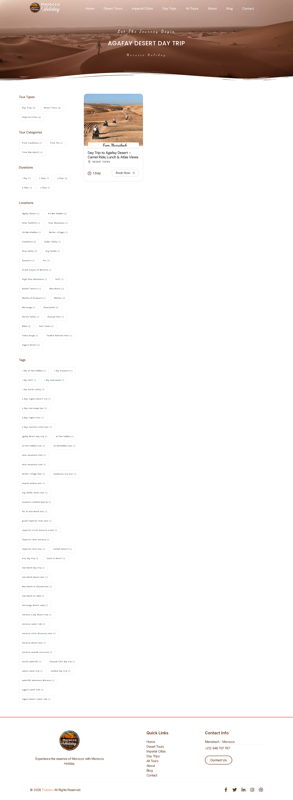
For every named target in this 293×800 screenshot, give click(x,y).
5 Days (45, 187)
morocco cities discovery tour (39, 633)
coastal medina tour (33, 483)
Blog (229, 8)
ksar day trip (30, 558)
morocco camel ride (33, 624)
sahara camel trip (32, 671)
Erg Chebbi (53, 251)
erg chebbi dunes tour (35, 493)
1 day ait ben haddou (34, 371)
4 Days (27, 187)
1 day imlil (29, 380)
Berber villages (58, 232)
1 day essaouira (63, 371)
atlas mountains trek (34, 464)
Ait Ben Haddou (57, 213)
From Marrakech (32, 152)
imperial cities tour (33, 549)
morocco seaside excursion (37, 652)
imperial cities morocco (35, 539)
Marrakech (56, 288)
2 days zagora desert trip (36, 399)
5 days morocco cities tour (37, 427)
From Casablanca (32, 143)
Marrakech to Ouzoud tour (37, 586)
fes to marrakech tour (34, 511)
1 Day (26, 178)
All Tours (192, 8)
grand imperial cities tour (37, 521)
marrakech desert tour (35, 577)
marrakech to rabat (33, 596)
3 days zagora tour (33, 417)
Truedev (47, 790)
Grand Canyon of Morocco (36, 270)
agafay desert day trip (34, 436)
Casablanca (29, 242)
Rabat (26, 326)
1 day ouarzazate (54, 380)
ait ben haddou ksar (33, 446)
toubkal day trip (60, 671)
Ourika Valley (30, 317)
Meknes (59, 298)
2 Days (44, 178)
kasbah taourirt (63, 549)
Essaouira (28, 260)
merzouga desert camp (35, 605)
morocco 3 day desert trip (36, 615)
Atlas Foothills (31, 223)
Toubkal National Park (59, 335)
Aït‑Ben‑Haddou (31, 232)
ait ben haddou (65, 436)
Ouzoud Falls (56, 317)
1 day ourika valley (33, 389)
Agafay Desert (30, 213)
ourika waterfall (31, 661)
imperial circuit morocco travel (39, 530)
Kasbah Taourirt (31, 288)
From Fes (56, 143)
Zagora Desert (31, 345)
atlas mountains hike (34, 455)
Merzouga (28, 307)
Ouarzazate (51, 307)
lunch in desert (56, 558)
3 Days (62, 178)
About (212, 8)
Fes (46, 260)
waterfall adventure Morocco (38, 680)
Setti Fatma (46, 326)
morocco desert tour (34, 643)
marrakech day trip (33, 568)
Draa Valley (29, 251)
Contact (248, 8)
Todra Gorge (30, 335)
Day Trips (169, 8)
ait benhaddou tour (64, 446)
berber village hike (33, 474)
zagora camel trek (32, 690)
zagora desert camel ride (36, 699)
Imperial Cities (142, 8)
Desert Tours (113, 8)
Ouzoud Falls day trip (62, 661)
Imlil (59, 279)
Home (90, 8)
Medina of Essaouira (34, 298)
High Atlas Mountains (34, 279)
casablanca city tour (64, 474)
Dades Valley (52, 242)
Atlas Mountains (58, 223)
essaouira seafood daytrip (36, 502)
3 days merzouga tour (34, 408)
